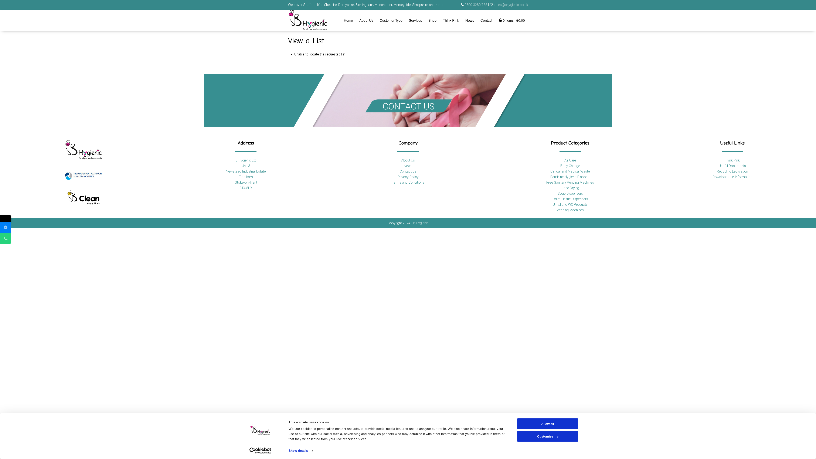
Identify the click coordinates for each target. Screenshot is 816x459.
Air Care (570, 160)
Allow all (547, 424)
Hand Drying (570, 188)
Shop (432, 20)
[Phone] (5, 238)
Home (348, 20)
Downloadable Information (732, 177)
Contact (486, 20)
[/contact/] (408, 100)
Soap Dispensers (570, 193)
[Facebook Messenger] (5, 227)
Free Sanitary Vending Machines (570, 182)
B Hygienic (421, 223)
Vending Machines (570, 210)
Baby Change (570, 166)
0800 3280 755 (476, 5)
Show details (298, 450)
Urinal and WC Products (570, 205)
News (469, 20)
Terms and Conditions (408, 182)
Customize (545, 436)
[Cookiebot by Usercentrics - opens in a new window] (260, 451)
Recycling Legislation (732, 171)
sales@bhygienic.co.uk (511, 5)
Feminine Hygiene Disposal (570, 177)
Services (415, 20)
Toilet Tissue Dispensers (570, 199)
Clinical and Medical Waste (570, 171)
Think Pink (451, 20)
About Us (366, 20)
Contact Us (408, 171)
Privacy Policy (408, 177)
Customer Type (391, 20)
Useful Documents (732, 166)
